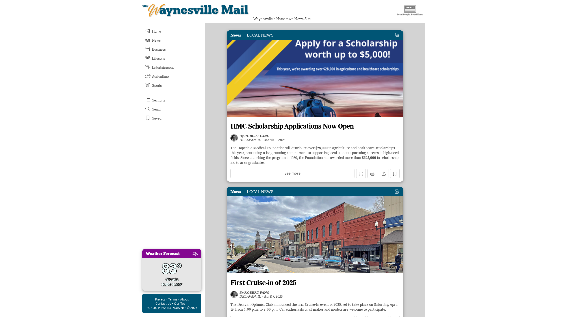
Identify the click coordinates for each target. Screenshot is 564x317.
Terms (172, 299)
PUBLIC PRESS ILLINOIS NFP (166, 308)
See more (293, 173)
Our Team (181, 303)
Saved (156, 118)
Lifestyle (158, 58)
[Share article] (383, 173)
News (156, 40)
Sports (157, 85)
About (184, 299)
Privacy (160, 299)
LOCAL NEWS (260, 35)
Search (157, 109)
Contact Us (163, 303)
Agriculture (160, 76)
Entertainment (163, 67)
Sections (158, 100)
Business (159, 49)
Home (156, 31)
